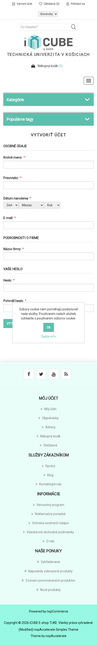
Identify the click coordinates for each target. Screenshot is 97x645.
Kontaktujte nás (50, 484)
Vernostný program (50, 505)
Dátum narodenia (15, 198)
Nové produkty (50, 590)
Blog (50, 475)
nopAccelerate (56, 636)
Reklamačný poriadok (50, 514)
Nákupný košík (50, 436)
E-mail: (8, 218)
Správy (50, 466)
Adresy (50, 427)
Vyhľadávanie (50, 562)
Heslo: (7, 280)
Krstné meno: (12, 157)
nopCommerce (57, 611)
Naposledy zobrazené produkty (50, 571)
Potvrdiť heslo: (13, 301)
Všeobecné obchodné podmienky (50, 532)
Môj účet (50, 409)
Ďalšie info (48, 336)
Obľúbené (50, 445)
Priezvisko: (11, 178)
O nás (50, 541)
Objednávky (50, 418)
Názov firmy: (12, 249)
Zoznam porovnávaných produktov (50, 580)
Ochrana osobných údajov (50, 523)
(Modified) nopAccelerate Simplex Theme (48, 629)
